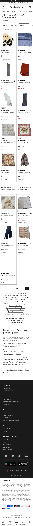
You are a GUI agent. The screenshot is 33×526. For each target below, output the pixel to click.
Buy (4, 396)
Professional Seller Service (11, 420)
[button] (30, 7)
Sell (4, 409)
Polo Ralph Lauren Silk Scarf (15, 300)
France (3, 517)
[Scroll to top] (27, 288)
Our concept (6, 388)
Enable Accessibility (16, 1)
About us (5, 439)
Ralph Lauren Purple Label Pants (15, 318)
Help (4, 425)
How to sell (6, 412)
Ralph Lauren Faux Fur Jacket (15, 308)
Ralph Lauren (11, 11)
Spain (27, 517)
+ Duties (22, 88)
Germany (23, 517)
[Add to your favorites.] (15, 51)
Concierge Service (8, 391)
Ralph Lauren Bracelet (15, 320)
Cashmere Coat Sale (15, 306)
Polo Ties (8, 294)
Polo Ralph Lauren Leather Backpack (16, 304)
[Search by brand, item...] (3, 7)
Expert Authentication (24, 187)
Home (3, 11)
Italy (30, 517)
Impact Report (7, 444)
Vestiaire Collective (10, 436)
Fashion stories (7, 450)
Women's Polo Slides (16, 322)
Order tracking (7, 399)
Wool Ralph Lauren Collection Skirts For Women (16, 315)
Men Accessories (22, 11)
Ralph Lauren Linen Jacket (15, 310)
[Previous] (12, 288)
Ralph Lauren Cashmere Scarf (15, 302)
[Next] (20, 288)
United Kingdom (9, 517)
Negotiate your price (7, 187)
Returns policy (7, 404)
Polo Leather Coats (20, 294)
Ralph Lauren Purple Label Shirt (15, 296)
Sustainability (7, 442)
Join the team (7, 447)
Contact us (6, 431)
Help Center (6, 428)
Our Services (7, 385)
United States (17, 517)
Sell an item (6, 418)
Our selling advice (8, 415)
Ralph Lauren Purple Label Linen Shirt (15, 298)
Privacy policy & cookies (16, 475)
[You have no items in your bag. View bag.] (30, 7)
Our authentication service (11, 402)
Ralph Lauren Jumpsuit (15, 312)
